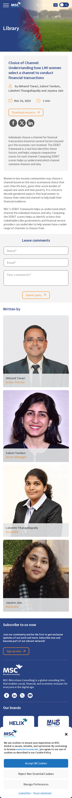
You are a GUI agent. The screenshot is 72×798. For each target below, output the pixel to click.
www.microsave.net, (27, 749)
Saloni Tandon (50, 86)
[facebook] (6, 695)
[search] (38, 5)
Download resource (23, 112)
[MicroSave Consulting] (12, 669)
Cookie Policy (25, 793)
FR (55, 5)
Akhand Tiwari (28, 86)
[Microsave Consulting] (16, 5)
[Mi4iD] (53, 722)
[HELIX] (18, 722)
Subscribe (47, 5)
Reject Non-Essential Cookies (36, 774)
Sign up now (14, 651)
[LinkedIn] (14, 695)
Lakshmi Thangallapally (24, 91)
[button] (66, 733)
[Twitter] (22, 695)
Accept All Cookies (36, 763)
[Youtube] (30, 695)
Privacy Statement (42, 793)
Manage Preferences (36, 784)
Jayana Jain (55, 91)
